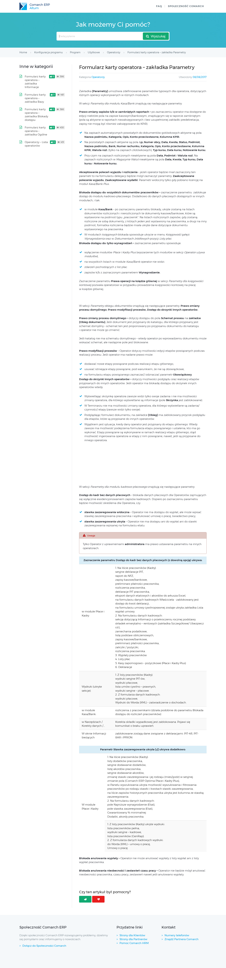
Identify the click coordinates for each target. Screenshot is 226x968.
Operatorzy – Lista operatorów (36, 143)
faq (159, 6)
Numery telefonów (177, 935)
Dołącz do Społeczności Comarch (44, 945)
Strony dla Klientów (132, 935)
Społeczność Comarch (186, 6)
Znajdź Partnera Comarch (181, 939)
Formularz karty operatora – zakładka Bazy (35, 98)
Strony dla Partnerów (133, 939)
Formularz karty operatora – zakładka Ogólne (36, 131)
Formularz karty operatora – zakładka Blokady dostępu (36, 115)
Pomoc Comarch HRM (134, 943)
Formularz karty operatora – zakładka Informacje (35, 82)
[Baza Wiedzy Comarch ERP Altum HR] (34, 6)
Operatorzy (98, 77)
